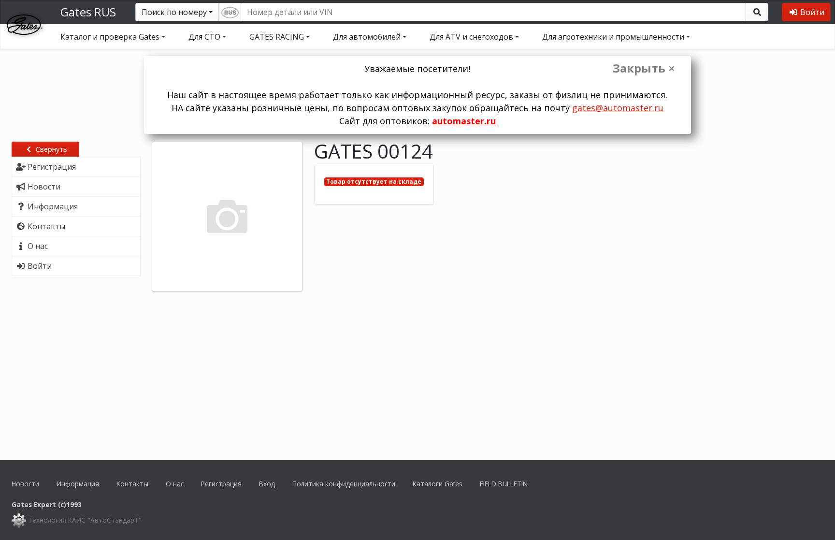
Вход (267, 483)
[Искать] (757, 12)
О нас (175, 483)
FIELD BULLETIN (504, 483)
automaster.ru (464, 121)
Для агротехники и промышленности (613, 36)
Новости (25, 483)
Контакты (132, 483)
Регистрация (221, 483)
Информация (78, 483)
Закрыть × (644, 68)
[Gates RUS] (24, 23)
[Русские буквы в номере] (230, 12)
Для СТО (204, 36)
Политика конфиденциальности (343, 483)
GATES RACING (276, 36)
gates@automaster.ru (617, 108)
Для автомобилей (367, 36)
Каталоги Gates (437, 483)
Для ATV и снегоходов (471, 36)
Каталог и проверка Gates (109, 36)
